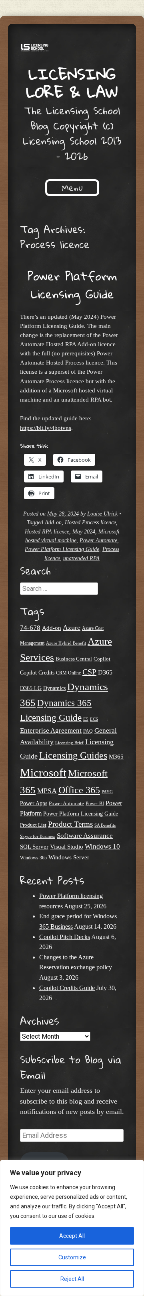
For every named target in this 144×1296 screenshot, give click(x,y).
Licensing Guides (73, 755)
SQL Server (34, 846)
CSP (89, 671)
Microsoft (43, 772)
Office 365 (79, 789)
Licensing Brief (69, 742)
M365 (116, 756)
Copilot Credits (37, 673)
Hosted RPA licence (47, 532)
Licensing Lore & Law (72, 82)
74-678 (30, 627)
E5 (85, 719)
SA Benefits (105, 825)
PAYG (107, 791)
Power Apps (33, 803)
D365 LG (31, 688)
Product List (33, 825)
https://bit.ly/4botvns (45, 427)
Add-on (53, 522)
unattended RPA (81, 558)
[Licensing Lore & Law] (72, 48)
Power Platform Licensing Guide (72, 285)
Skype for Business (37, 836)
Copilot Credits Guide (67, 987)
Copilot (102, 659)
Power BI (95, 803)
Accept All (72, 1236)
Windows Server (68, 857)
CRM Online (68, 673)
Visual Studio (66, 846)
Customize (72, 1257)
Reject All (72, 1279)
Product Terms (70, 824)
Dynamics (54, 688)
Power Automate (98, 540)
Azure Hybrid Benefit (66, 643)
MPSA (47, 791)
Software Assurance (85, 835)
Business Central (74, 659)
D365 (105, 672)
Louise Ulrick (102, 514)
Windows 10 (102, 846)
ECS (94, 719)
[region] (72, 1228)
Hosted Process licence (90, 522)
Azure (71, 627)
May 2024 (83, 532)
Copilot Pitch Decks (64, 936)
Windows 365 (33, 858)
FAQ (88, 731)
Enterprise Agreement (51, 730)
